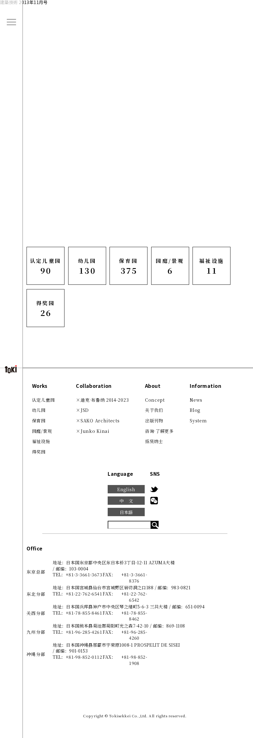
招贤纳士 (154, 441)
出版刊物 (154, 420)
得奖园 (39, 452)
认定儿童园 (43, 400)
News (196, 400)
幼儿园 (39, 410)
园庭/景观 (42, 431)
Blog (195, 410)
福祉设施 (41, 441)
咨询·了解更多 (159, 431)
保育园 (39, 420)
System (198, 420)
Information (205, 385)
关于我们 (154, 410)
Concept (155, 400)
